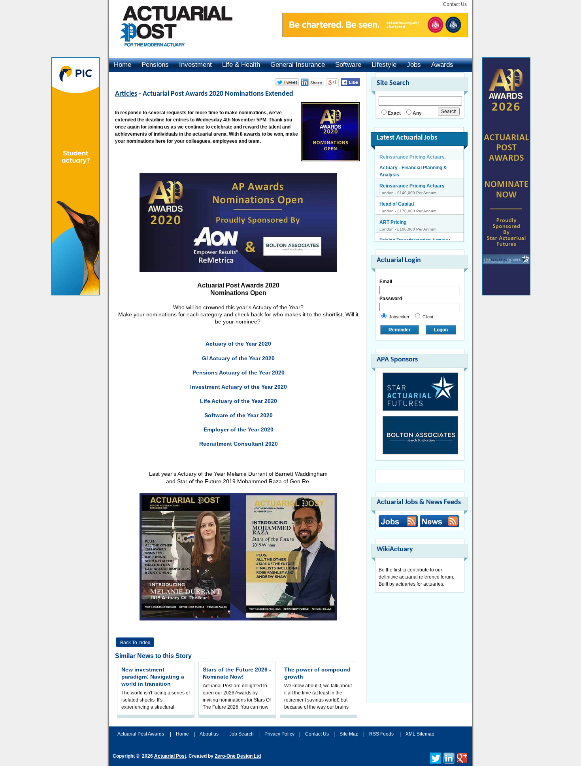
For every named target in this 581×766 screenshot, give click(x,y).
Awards (442, 64)
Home (122, 64)
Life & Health (241, 64)
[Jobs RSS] (398, 521)
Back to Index (135, 642)
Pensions (155, 64)
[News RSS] (438, 522)
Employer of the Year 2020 (239, 429)
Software (348, 64)
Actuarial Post (170, 756)
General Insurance (297, 64)
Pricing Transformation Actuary (414, 230)
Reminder (400, 330)
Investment (195, 64)
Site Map (349, 734)
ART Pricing (392, 211)
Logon (441, 330)
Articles (126, 94)
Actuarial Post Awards (141, 734)
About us (209, 734)
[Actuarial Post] (171, 51)
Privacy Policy (279, 734)
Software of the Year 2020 (238, 415)
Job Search (241, 734)
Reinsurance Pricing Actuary (412, 175)
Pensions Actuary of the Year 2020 (238, 372)
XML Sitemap (420, 734)
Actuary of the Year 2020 (238, 343)
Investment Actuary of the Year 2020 (238, 387)
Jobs (414, 64)
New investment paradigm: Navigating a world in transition (152, 676)
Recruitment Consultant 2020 (238, 444)
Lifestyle (384, 64)
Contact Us (455, 4)
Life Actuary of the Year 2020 (238, 401)
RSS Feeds (381, 734)
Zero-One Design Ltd (238, 756)
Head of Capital (396, 193)
